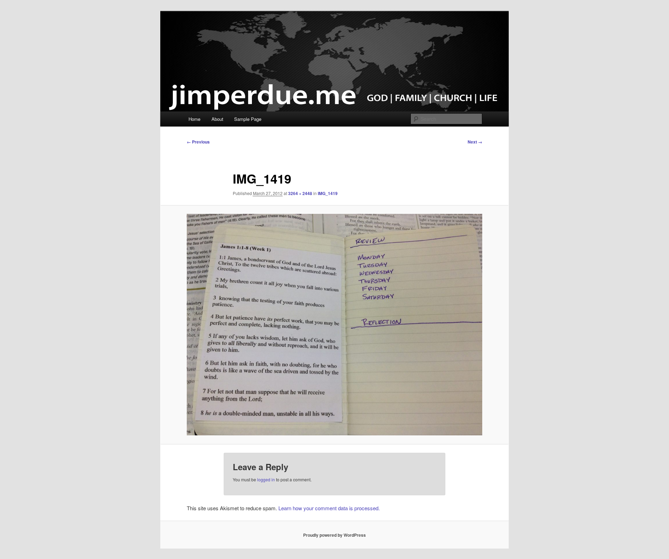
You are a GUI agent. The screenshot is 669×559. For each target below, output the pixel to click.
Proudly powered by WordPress (334, 535)
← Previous (198, 142)
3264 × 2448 (300, 193)
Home (194, 119)
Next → (475, 142)
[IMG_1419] (334, 324)
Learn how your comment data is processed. (329, 508)
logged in (266, 479)
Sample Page (247, 119)
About (217, 119)
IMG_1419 (328, 193)
